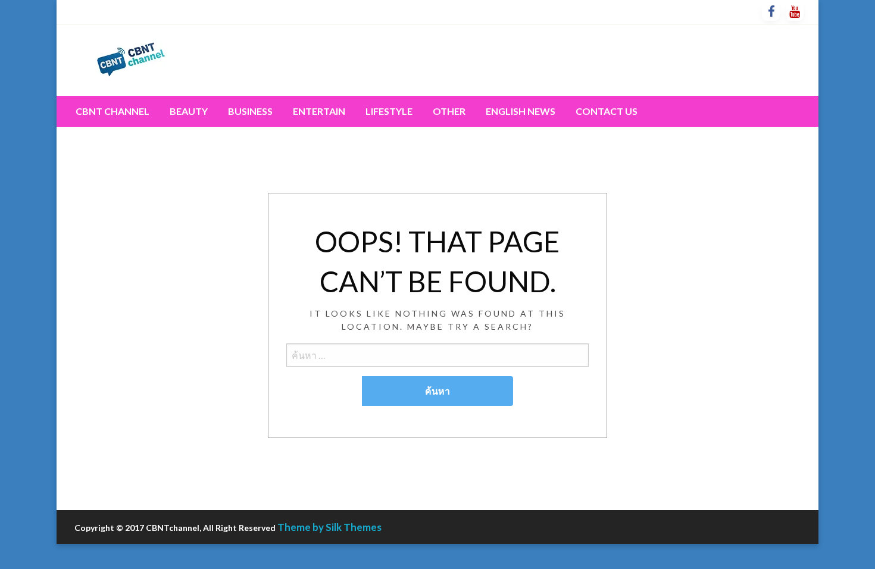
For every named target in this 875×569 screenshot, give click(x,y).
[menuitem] (112, 111)
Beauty (189, 111)
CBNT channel (112, 111)
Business (250, 111)
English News (520, 111)
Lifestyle (388, 111)
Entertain (319, 111)
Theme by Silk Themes (329, 527)
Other (449, 111)
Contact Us (607, 111)
